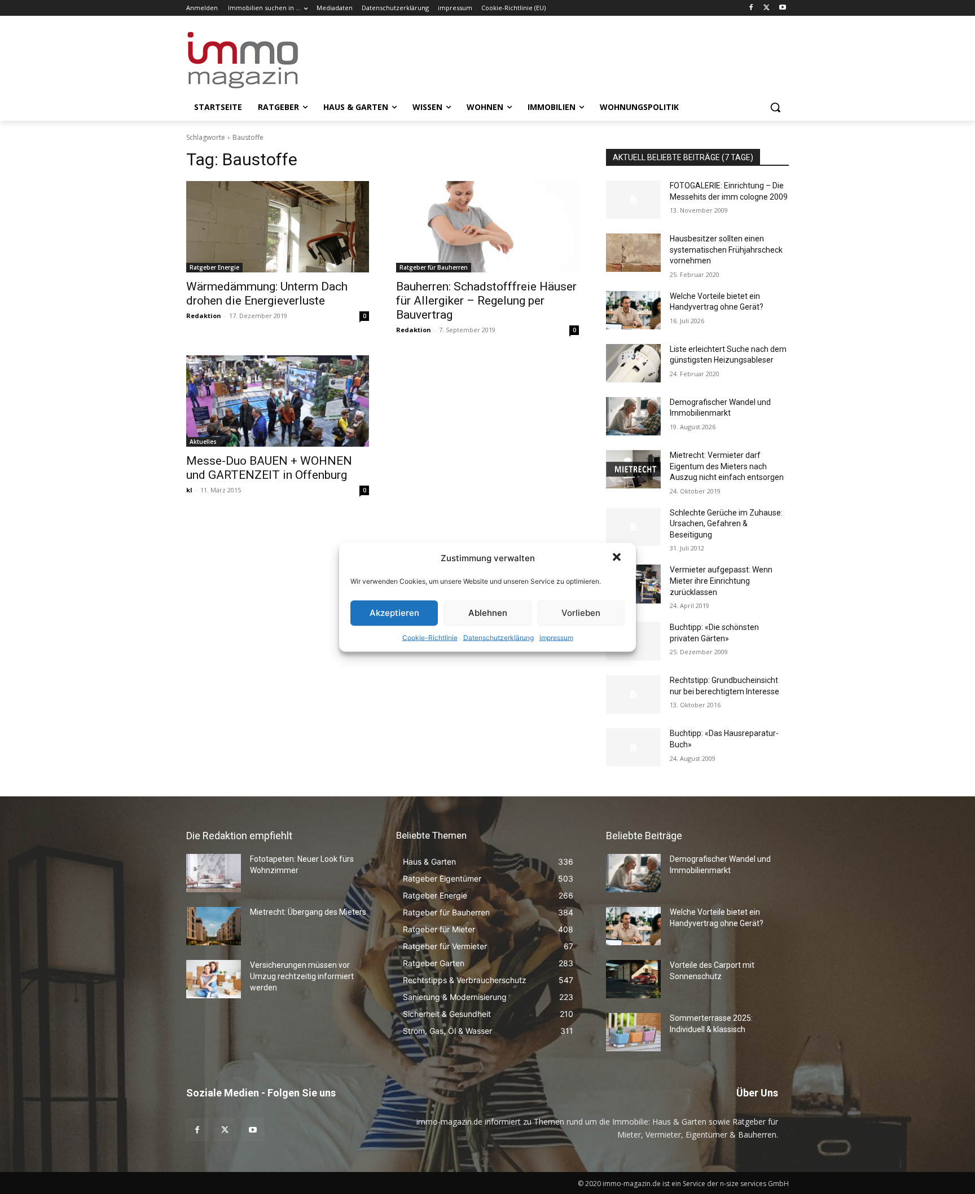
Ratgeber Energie (214, 267)
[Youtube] (782, 8)
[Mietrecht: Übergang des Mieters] (213, 926)
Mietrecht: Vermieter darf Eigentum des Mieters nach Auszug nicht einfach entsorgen (727, 466)
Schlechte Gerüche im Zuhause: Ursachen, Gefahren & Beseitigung (726, 523)
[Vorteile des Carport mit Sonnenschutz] (633, 979)
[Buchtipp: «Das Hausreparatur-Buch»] (633, 747)
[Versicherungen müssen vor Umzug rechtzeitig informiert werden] (213, 979)
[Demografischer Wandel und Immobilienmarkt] (633, 416)
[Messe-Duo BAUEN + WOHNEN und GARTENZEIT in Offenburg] (277, 401)
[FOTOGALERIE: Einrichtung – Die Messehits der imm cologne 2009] (633, 199)
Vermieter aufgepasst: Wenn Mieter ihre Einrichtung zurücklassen (721, 580)
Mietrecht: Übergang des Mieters (308, 912)
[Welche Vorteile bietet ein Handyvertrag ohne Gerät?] (633, 310)
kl (189, 490)
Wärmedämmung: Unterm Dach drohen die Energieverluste (267, 293)
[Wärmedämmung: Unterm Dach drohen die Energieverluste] (277, 226)
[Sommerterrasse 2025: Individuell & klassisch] (633, 1032)
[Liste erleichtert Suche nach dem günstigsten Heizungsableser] (633, 363)
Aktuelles (203, 442)
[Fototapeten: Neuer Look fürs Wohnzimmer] (213, 873)
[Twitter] (766, 8)
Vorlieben (580, 612)
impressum (556, 637)
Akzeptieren (394, 612)
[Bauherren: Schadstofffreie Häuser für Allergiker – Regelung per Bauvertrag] (487, 226)
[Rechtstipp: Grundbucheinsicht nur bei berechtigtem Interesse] (633, 694)
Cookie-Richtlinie (430, 637)
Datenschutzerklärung (498, 637)
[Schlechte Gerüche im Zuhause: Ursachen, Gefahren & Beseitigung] (633, 527)
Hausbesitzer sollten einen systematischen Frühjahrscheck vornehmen (726, 249)
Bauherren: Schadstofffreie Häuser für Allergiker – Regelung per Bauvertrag (486, 300)
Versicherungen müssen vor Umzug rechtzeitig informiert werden (302, 976)
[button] (618, 558)
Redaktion (203, 315)
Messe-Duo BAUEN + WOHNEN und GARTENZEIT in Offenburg (269, 468)
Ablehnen (487, 612)
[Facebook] (751, 8)
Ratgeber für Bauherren (433, 267)
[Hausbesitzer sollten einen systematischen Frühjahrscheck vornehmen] (633, 252)
